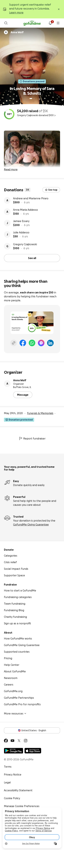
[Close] (58, 9)
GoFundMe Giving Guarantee (31, 524)
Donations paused (33, 81)
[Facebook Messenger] (41, 343)
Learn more (16, 12)
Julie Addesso (21, 232)
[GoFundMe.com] (32, 23)
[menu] (58, 23)
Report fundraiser (34, 438)
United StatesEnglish (33, 730)
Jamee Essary (21, 221)
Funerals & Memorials (40, 413)
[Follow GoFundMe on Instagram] (25, 740)
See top (52, 189)
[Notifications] (50, 23)
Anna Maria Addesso (25, 209)
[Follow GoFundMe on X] (19, 740)
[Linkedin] (50, 343)
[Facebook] (23, 343)
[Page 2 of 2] (33, 98)
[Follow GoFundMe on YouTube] (12, 740)
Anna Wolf (19, 380)
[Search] (6, 23)
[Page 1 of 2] (31, 98)
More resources (13, 713)
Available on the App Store (32, 750)
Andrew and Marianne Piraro (30, 198)
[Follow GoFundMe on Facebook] (6, 740)
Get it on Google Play (13, 750)
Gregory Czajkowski (25, 244)
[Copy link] (13, 343)
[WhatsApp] (32, 343)
